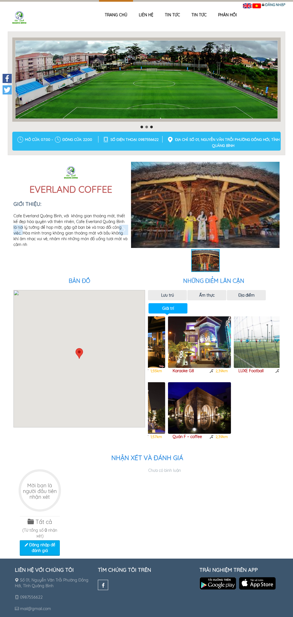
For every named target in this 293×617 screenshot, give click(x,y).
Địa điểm (246, 295)
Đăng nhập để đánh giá (41, 547)
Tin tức (172, 14)
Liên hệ (146, 14)
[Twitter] (7, 90)
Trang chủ (116, 14)
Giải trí (168, 308)
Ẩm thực (207, 295)
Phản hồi (227, 14)
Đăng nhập (275, 5)
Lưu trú (167, 295)
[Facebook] (103, 585)
